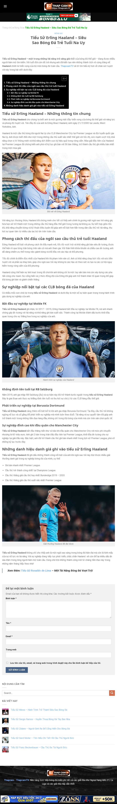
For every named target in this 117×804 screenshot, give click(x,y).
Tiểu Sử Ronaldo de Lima (36, 570)
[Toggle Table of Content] (62, 78)
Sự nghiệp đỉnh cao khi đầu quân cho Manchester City (35, 102)
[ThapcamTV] (58, 6)
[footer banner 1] (29, 799)
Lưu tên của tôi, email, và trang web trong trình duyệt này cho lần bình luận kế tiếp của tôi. (55, 663)
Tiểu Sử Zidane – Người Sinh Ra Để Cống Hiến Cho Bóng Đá (40, 728)
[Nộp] (112, 693)
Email (9, 636)
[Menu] (5, 6)
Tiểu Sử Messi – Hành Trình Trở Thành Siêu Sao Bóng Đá (39, 709)
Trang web (11, 649)
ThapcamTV (66, 66)
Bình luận (11, 598)
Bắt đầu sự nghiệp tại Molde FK (25, 93)
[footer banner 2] (87, 799)
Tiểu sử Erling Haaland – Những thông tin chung (31, 82)
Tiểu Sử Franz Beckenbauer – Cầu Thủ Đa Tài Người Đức (39, 747)
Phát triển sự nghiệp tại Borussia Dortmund (30, 99)
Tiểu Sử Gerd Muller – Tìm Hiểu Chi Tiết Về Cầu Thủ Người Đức (42, 738)
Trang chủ (7, 27)
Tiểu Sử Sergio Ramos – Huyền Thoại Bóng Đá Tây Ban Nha (40, 719)
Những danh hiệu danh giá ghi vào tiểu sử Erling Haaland (35, 105)
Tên (8, 623)
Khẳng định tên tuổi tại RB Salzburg (27, 96)
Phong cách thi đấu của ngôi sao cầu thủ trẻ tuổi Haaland (36, 86)
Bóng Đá (18, 27)
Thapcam (9, 780)
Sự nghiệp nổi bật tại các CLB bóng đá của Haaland (32, 89)
